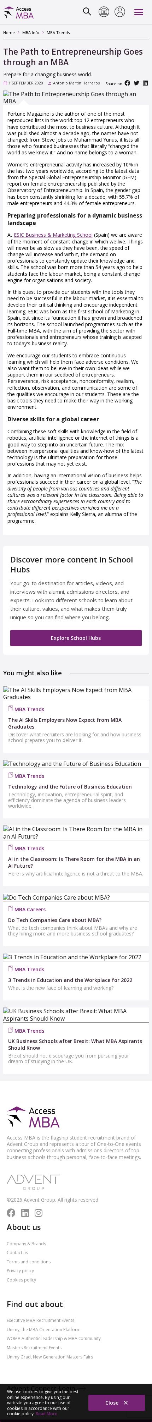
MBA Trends (29, 709)
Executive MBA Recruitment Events (40, 1320)
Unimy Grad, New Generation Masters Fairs (50, 1357)
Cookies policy (21, 1280)
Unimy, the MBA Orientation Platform (44, 1330)
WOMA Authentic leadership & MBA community (54, 1338)
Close (112, 1402)
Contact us (17, 1253)
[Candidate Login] (120, 12)
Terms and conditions (29, 1262)
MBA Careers (30, 909)
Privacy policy (20, 1271)
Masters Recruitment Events (34, 1348)
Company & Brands (26, 1244)
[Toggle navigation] (138, 12)
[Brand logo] (33, 1117)
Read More (46, 1414)
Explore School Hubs (76, 638)
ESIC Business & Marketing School (53, 234)
